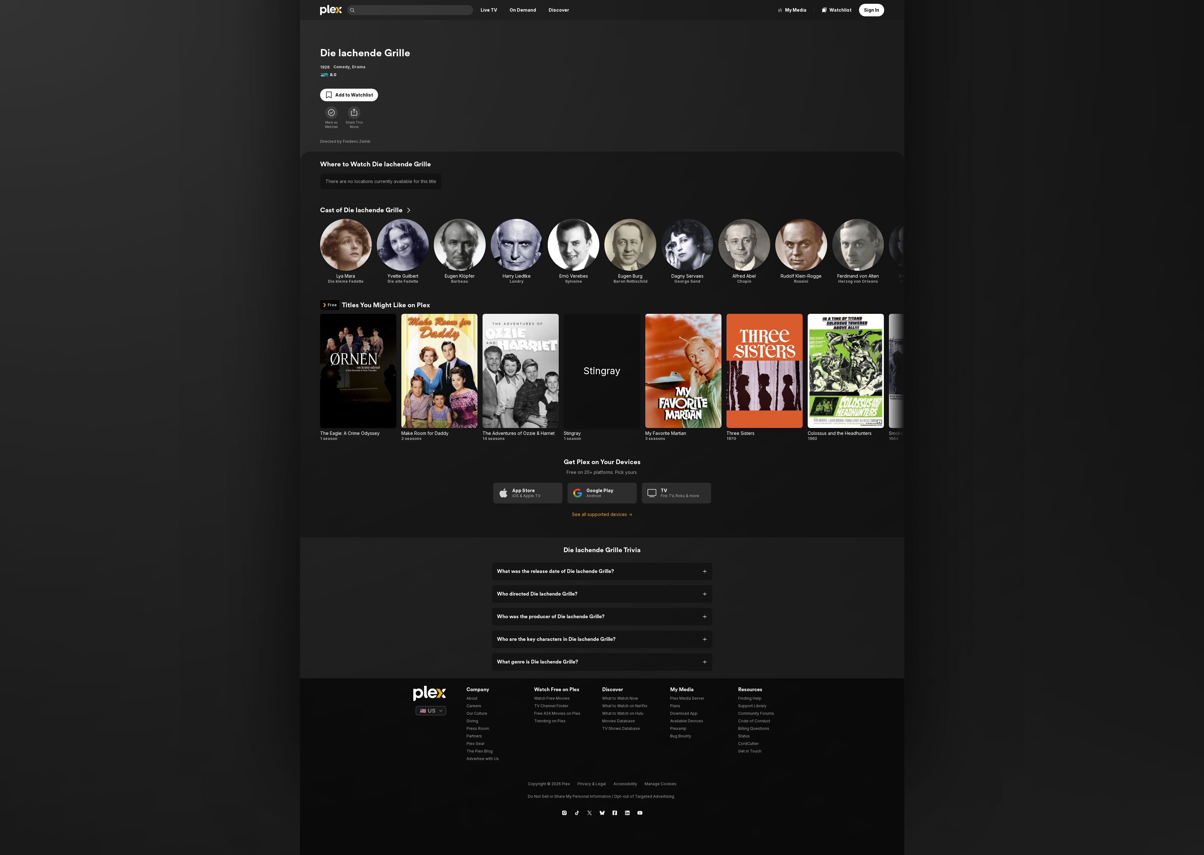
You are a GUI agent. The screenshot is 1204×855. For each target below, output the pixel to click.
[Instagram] (564, 813)
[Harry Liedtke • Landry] (517, 251)
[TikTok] (577, 813)
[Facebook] (614, 813)
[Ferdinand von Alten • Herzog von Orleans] (858, 251)
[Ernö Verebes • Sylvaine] (574, 251)
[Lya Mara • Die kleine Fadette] (346, 251)
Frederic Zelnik (356, 141)
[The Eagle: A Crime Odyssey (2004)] (358, 377)
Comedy (341, 66)
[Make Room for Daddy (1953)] (439, 377)
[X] (589, 813)
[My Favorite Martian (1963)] (683, 377)
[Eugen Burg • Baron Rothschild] (630, 251)
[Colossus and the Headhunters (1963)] (846, 377)
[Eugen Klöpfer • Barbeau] (460, 251)
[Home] (331, 10)
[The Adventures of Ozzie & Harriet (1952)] (521, 377)
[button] (354, 117)
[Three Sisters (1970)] (764, 377)
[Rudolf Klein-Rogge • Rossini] (801, 251)
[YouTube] (640, 813)
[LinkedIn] (627, 813)
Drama (358, 66)
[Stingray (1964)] (602, 377)
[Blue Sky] (602, 813)
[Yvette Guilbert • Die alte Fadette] (403, 251)
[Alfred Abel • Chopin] (744, 251)
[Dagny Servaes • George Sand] (687, 251)
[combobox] (414, 10)
